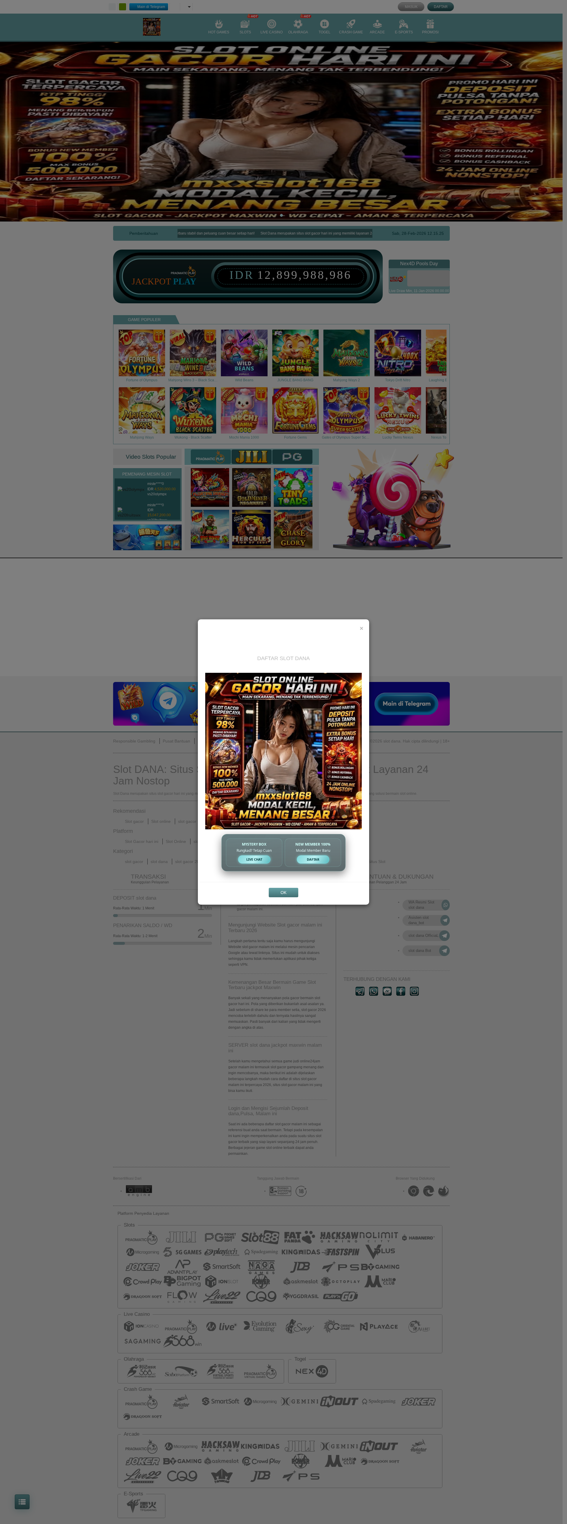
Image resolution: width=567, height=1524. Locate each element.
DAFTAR (313, 859)
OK (283, 892)
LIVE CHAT (254, 859)
